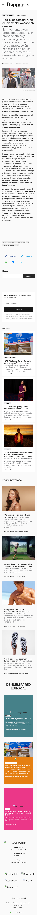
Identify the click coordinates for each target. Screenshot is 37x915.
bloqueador (12, 242)
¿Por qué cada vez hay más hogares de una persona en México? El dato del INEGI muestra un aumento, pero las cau (18, 724)
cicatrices (21, 242)
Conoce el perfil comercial (18, 862)
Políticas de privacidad (18, 898)
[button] (3, 4)
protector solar (8, 245)
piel (28, 242)
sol (17, 245)
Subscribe (18, 309)
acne (4, 242)
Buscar (5, 271)
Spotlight (7, 403)
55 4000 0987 (18, 856)
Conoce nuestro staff (18, 849)
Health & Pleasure (8, 15)
